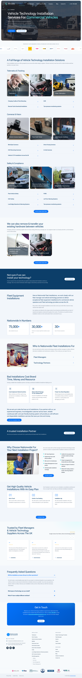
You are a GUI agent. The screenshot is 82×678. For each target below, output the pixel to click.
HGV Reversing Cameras (14, 150)
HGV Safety (11, 199)
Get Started (41, 621)
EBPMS (33, 641)
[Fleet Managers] (54, 357)
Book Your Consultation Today (14, 420)
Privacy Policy (8, 675)
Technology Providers (41, 3)
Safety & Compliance (60, 655)
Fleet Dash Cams (35, 643)
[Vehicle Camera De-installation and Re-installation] (18, 245)
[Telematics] (18, 85)
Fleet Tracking (34, 637)
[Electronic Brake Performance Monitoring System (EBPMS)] (41, 178)
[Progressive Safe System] (64, 178)
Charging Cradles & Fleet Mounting (17, 101)
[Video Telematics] (64, 85)
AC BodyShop (13, 557)
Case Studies (58, 643)
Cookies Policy (15, 675)
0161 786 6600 (52, 612)
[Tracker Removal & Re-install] (41, 245)
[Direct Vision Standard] (18, 178)
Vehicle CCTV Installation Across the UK (18, 155)
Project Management (37, 664)
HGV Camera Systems (36, 654)
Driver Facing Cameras (49, 144)
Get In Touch (11, 30)
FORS (45, 193)
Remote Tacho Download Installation (17, 106)
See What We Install (21, 30)
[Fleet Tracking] (41, 85)
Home (9, 9)
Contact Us (63, 3)
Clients (57, 641)
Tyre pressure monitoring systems (52, 106)
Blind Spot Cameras (13, 144)
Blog (57, 3)
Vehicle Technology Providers (61, 634)
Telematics (34, 634)
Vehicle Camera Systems (37, 639)
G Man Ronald (59, 557)
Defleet (34, 658)
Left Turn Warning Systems (51, 199)
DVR (45, 101)
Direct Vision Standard (36, 647)
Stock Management (36, 662)
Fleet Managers (30, 3)
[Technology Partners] (54, 363)
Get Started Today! (41, 517)
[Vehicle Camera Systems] (18, 129)
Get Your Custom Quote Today (41, 211)
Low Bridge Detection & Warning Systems (18, 204)
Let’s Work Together (48, 475)
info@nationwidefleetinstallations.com (37, 614)
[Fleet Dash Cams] (41, 129)
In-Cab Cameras (48, 150)
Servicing (34, 660)
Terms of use (21, 675)
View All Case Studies (69, 433)
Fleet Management (35, 656)
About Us (57, 651)
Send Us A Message (69, 279)
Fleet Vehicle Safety (13, 193)
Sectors (57, 639)
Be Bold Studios (73, 675)
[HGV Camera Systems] (64, 129)
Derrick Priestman (37, 557)
